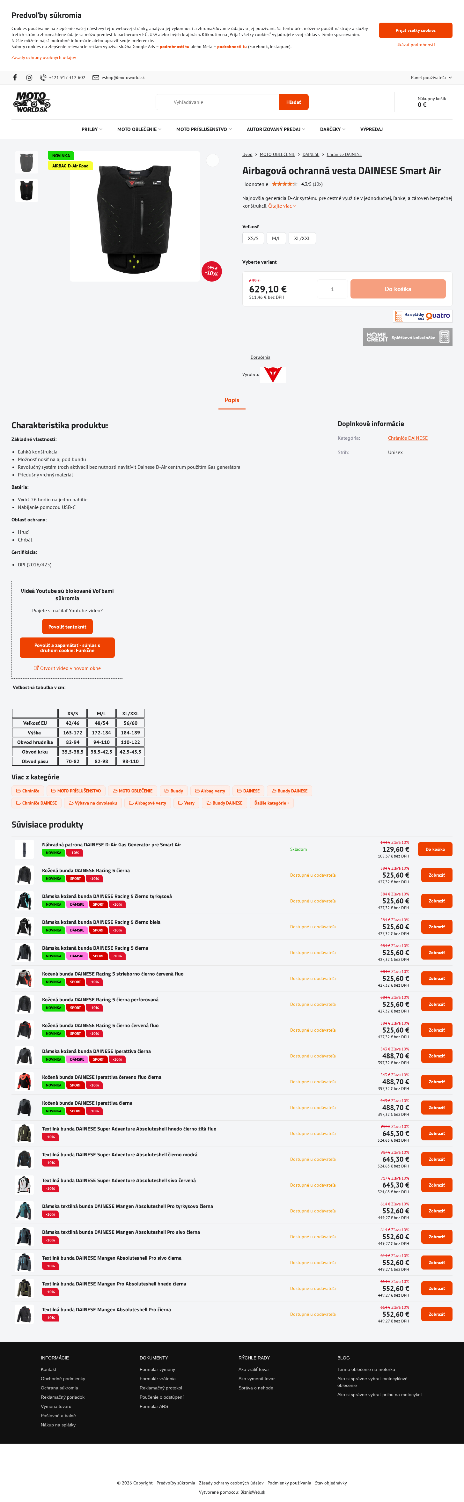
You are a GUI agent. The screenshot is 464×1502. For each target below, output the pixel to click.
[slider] (285, 184)
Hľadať (293, 102)
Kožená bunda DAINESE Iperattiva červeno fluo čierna (101, 1077)
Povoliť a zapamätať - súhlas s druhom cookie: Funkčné (67, 647)
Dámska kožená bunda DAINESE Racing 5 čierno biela (101, 922)
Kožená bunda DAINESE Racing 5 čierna (86, 870)
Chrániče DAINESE (408, 438)
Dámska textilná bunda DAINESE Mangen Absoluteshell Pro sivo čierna (121, 1232)
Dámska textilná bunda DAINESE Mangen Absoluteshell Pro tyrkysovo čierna (127, 1206)
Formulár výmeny (157, 1369)
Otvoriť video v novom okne (70, 668)
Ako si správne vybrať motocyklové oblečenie (372, 1382)
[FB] (16, 78)
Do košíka (398, 289)
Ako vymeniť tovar (257, 1378)
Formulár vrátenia (158, 1378)
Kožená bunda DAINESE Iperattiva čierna (87, 1103)
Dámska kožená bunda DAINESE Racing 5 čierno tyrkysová (107, 896)
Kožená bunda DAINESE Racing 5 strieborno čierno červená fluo (113, 973)
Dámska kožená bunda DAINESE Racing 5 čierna (95, 948)
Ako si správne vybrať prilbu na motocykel (379, 1394)
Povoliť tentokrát (67, 626)
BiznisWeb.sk (252, 1492)
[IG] (29, 78)
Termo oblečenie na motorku (366, 1369)
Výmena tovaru (56, 1406)
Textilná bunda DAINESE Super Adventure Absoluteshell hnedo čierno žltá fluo (129, 1128)
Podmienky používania (289, 1483)
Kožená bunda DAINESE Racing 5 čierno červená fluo (100, 1025)
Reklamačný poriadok (63, 1397)
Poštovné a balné (58, 1415)
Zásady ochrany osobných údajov (231, 1483)
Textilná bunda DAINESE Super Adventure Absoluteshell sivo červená (119, 1180)
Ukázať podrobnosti (415, 45)
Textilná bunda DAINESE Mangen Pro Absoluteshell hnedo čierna (114, 1283)
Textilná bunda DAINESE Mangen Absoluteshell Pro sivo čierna (111, 1258)
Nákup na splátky (58, 1424)
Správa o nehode (256, 1387)
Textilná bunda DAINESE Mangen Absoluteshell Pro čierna (106, 1309)
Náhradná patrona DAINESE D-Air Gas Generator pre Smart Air (111, 844)
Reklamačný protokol (161, 1387)
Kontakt (48, 1369)
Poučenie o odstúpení (162, 1397)
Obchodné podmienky (63, 1378)
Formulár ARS (154, 1406)
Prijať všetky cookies (416, 30)
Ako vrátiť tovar (254, 1369)
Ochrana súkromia (59, 1387)
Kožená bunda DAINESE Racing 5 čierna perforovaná (100, 999)
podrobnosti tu (174, 46)
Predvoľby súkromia (176, 1483)
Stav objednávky (331, 1483)
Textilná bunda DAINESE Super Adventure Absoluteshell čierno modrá (119, 1154)
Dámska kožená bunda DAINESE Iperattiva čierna (96, 1051)
